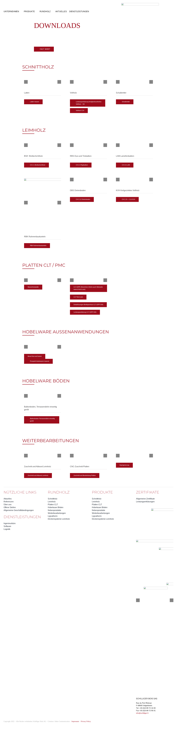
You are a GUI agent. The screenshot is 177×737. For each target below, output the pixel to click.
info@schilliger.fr (142, 713)
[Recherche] (12, 4)
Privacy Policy (86, 721)
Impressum (75, 721)
